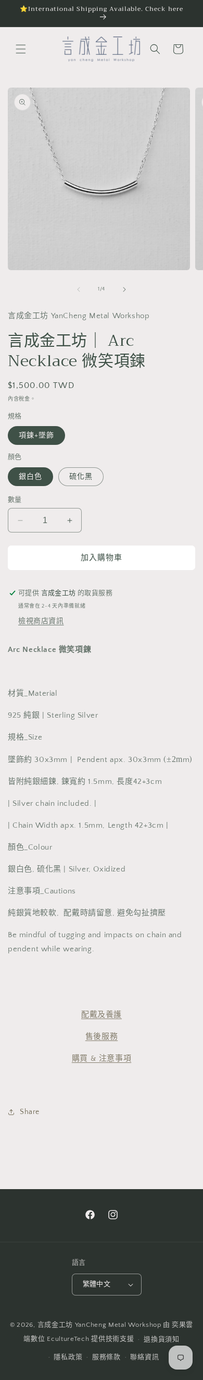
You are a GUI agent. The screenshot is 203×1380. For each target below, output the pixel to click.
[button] (20, 49)
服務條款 (106, 1357)
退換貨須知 (162, 1339)
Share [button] (30, 1112)
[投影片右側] (124, 289)
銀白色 (30, 477)
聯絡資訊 (144, 1357)
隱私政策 (68, 1357)
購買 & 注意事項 (101, 1058)
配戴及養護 (101, 1014)
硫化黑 (81, 477)
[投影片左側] (78, 289)
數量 (15, 499)
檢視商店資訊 (41, 621)
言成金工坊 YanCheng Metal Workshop (99, 1324)
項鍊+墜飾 (36, 435)
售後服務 (101, 1036)
